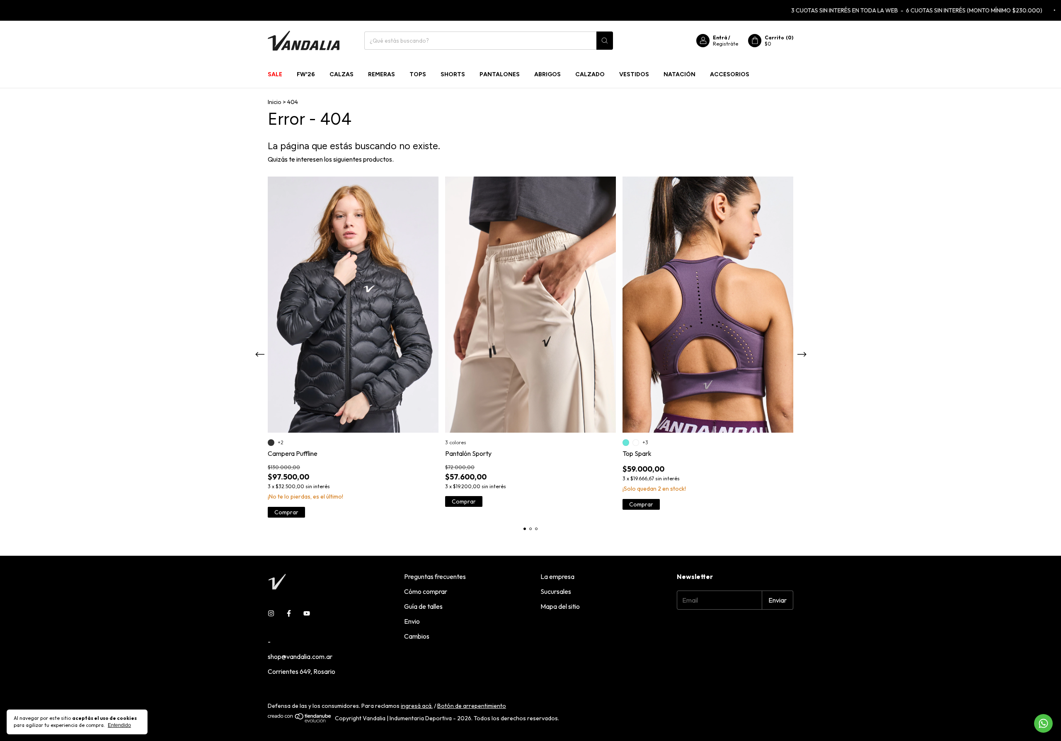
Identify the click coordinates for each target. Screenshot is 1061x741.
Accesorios (729, 74)
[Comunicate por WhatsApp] (1043, 723)
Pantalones (500, 74)
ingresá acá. (417, 706)
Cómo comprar (425, 591)
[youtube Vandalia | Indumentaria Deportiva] (306, 613)
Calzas (341, 74)
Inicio (274, 102)
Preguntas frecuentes (435, 576)
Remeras (381, 74)
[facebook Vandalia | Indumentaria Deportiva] (289, 613)
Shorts (453, 74)
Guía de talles (423, 606)
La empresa (557, 576)
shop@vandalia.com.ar (300, 656)
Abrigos (547, 74)
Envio (412, 621)
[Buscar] (604, 40)
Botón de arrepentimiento (471, 706)
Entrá (720, 37)
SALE (275, 74)
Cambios (416, 636)
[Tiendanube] (300, 720)
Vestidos (634, 74)
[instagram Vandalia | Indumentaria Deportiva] (271, 613)
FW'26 (306, 74)
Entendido (119, 725)
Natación (679, 74)
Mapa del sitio (560, 606)
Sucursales (555, 591)
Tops (417, 74)
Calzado (590, 74)
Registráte (725, 44)
